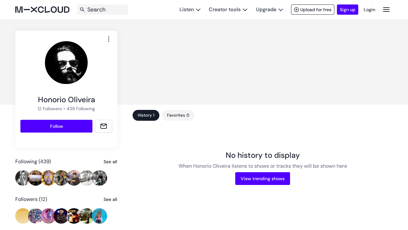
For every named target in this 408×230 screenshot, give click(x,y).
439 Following (81, 108)
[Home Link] (42, 9)
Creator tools (225, 9)
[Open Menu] (386, 9)
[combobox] (108, 39)
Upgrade (266, 9)
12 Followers (50, 108)
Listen (186, 9)
